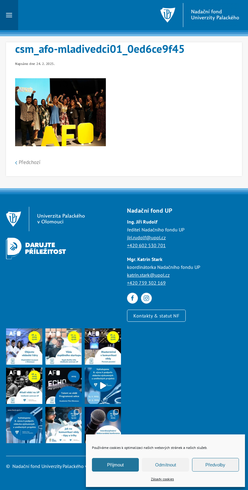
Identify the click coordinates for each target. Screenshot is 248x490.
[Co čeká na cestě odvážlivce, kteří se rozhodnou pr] (63, 346)
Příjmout (115, 464)
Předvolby (215, 464)
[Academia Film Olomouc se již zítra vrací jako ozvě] (63, 386)
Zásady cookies (162, 479)
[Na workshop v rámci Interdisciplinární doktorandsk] (63, 425)
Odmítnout (165, 464)
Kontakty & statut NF (156, 316)
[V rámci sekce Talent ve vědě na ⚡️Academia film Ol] (24, 386)
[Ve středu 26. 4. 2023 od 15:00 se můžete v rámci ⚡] (103, 346)
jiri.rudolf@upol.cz (146, 237)
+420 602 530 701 (146, 245)
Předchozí (29, 162)
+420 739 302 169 (146, 283)
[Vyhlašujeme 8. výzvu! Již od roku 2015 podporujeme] (103, 386)
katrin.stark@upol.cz (148, 275)
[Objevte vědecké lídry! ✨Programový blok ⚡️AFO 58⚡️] (24, 346)
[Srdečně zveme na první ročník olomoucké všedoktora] (103, 425)
